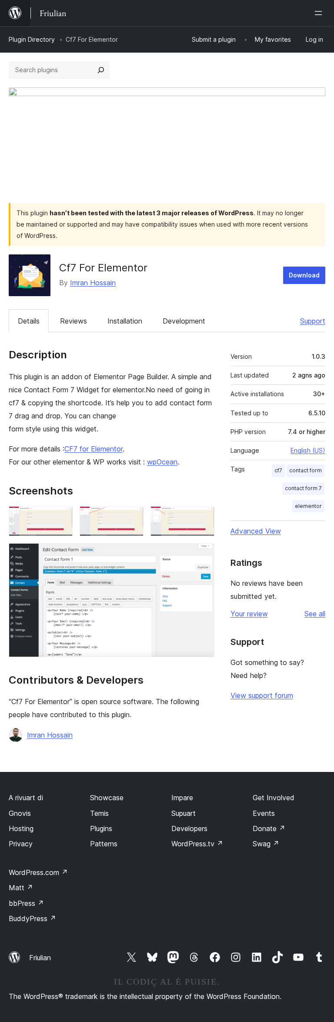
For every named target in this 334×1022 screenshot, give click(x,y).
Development (184, 321)
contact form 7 (303, 488)
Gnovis (20, 813)
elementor (308, 506)
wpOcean (162, 462)
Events (264, 813)
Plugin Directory (32, 39)
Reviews (73, 321)
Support (312, 321)
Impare (182, 797)
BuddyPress (32, 918)
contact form (305, 470)
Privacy (21, 843)
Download (304, 275)
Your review (249, 613)
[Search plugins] (101, 70)
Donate (269, 828)
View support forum (261, 695)
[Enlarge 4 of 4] (202, 555)
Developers (189, 828)
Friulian (40, 957)
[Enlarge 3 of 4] (202, 518)
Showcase (107, 797)
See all (314, 613)
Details (29, 321)
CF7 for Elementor (93, 448)
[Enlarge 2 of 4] (131, 518)
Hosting (21, 828)
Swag (266, 843)
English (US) (308, 450)
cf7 (278, 470)
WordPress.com (38, 872)
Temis (99, 813)
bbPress (26, 903)
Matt (21, 887)
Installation (124, 321)
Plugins (101, 828)
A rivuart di (26, 797)
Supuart (183, 813)
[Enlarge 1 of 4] (61, 518)
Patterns (103, 843)
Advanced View (255, 531)
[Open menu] (320, 13)
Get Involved (273, 797)
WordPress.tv (197, 843)
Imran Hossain (93, 282)
